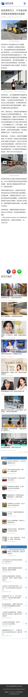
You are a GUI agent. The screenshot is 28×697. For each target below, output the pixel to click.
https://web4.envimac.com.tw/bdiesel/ (14, 217)
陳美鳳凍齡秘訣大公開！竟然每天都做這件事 (12, 391)
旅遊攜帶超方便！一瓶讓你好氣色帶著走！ (12, 297)
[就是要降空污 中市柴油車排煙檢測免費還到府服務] (9, 271)
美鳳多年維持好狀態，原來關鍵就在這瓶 (11, 353)
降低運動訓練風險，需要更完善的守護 (11, 447)
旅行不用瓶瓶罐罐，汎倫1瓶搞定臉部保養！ (12, 316)
